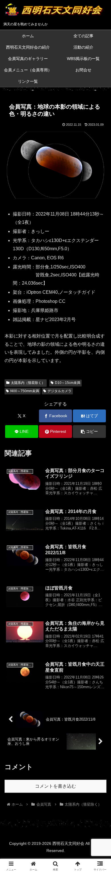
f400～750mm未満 (24, 391)
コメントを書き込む (55, 786)
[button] (89, 431)
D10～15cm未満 (67, 383)
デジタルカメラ (59, 391)
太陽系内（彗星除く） (28, 383)
